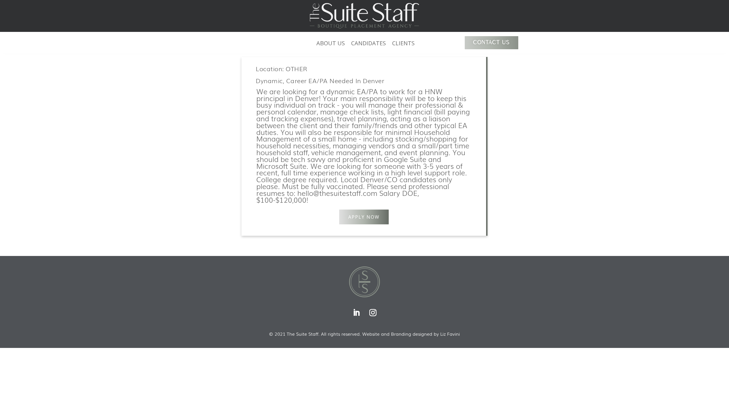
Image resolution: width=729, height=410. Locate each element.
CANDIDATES (368, 44)
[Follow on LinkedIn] (356, 313)
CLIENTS (403, 44)
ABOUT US (330, 44)
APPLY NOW (364, 217)
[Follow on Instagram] (373, 313)
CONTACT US (491, 43)
